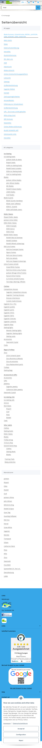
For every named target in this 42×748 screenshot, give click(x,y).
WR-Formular (8, 119)
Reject (21, 740)
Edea (5, 486)
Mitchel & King (9, 505)
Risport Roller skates (11, 217)
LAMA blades (10, 192)
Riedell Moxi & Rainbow (14, 238)
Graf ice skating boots (13, 174)
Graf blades (10, 195)
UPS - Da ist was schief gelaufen (15, 112)
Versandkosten (9, 100)
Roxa (8, 415)
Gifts (5, 381)
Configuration (21, 734)
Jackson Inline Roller (11, 220)
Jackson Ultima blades (13, 180)
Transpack (7, 539)
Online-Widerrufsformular (13, 127)
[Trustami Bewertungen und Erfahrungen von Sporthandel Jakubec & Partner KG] (21, 648)
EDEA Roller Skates (10, 223)
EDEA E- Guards (11, 207)
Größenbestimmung (11, 85)
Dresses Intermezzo (13, 298)
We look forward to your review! (21, 688)
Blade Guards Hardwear (14, 201)
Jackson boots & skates (14, 160)
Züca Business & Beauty (14, 358)
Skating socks (10, 336)
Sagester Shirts (9, 313)
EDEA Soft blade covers (14, 209)
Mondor (6, 535)
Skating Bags (8, 370)
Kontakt (6, 93)
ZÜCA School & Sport (13, 356)
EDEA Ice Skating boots (14, 171)
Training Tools (9, 459)
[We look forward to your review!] (21, 676)
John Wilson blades (12, 183)
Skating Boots (10, 452)
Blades (6, 177)
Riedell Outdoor (11, 241)
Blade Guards (8, 198)
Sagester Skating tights (14, 333)
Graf (7, 412)
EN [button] (23, 2)
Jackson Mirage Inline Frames (16, 273)
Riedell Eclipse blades (13, 189)
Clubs (6, 345)
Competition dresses (11, 289)
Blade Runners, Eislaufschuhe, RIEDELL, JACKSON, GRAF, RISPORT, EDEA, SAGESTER (21, 35)
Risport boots (10, 162)
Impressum (7, 723)
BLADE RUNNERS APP (11, 130)
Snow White (8, 527)
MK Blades (10, 186)
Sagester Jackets (9, 307)
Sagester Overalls (10, 319)
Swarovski (7, 561)
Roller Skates (8, 434)
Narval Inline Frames (13, 276)
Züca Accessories (12, 361)
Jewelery (7, 384)
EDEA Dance (10, 229)
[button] (29, 2)
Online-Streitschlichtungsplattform (16, 74)
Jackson (6, 479)
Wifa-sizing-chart (9, 115)
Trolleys (6, 367)
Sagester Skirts (9, 316)
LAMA (6, 576)
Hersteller (7, 52)
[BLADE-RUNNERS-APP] (4, 620)
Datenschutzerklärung (20, 723)
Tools (5, 421)
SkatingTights (8, 327)
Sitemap (6, 82)
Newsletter (7, 123)
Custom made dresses (14, 301)
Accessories (8, 339)
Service (6, 403)
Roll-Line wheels (11, 258)
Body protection (10, 462)
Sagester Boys (8, 324)
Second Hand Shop (10, 446)
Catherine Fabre (9, 546)
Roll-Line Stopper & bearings (16, 261)
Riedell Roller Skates (11, 235)
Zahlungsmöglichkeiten (12, 97)
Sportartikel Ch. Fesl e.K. (12, 569)
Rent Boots (7, 406)
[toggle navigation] (3, 1)
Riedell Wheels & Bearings (15, 243)
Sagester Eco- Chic (10, 304)
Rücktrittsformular (10, 55)
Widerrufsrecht (9, 70)
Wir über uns (8, 59)
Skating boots (8, 431)
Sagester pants (9, 310)
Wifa (5, 554)
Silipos (6, 542)
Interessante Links (10, 134)
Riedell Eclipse (9, 509)
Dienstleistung (9, 572)
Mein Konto (8, 40)
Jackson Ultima (9, 497)
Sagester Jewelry (12, 387)
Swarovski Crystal (12, 342)
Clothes (6, 428)
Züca (5, 353)
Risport (8, 409)
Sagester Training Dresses (15, 295)
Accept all (21, 729)
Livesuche (7, 78)
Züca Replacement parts (14, 364)
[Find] (38, 7)
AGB (5, 63)
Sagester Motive (9, 89)
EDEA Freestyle (11, 226)
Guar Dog (7, 512)
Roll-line (6, 520)
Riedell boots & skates (13, 168)
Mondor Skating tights (13, 330)
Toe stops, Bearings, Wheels (15, 282)
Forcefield (7, 565)
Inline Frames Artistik (11, 264)
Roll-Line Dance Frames (14, 255)
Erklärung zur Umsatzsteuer (13, 104)
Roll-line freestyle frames (14, 249)
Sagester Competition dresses (16, 292)
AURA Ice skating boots (14, 165)
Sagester (7, 531)
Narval (6, 524)
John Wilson (8, 501)
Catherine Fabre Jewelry (14, 389)
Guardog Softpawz (10, 516)
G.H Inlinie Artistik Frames (15, 279)
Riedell (8, 418)
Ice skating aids (9, 400)
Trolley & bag (8, 440)
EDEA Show (10, 232)
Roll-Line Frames (9, 246)
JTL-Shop (24, 745)
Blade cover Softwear (13, 204)
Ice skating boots (9, 157)
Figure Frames (11, 252)
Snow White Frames (13, 267)
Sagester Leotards (10, 322)
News (6, 44)
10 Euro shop (8, 443)
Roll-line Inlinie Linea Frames (16, 270)
